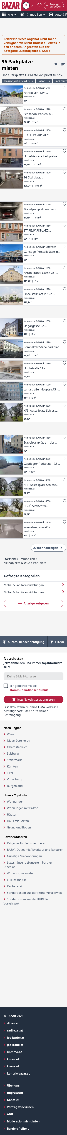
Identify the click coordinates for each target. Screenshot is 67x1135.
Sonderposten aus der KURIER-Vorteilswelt (26, 901)
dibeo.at (27, 1023)
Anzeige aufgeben (36, 603)
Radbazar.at (28, 886)
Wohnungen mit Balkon (22, 808)
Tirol (10, 773)
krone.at (27, 1066)
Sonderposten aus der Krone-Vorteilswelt (35, 893)
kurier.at (27, 1059)
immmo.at (29, 1052)
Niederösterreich (18, 741)
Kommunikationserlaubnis (29, 690)
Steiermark (14, 760)
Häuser (12, 814)
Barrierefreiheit (32, 1128)
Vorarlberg (14, 779)
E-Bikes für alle (30, 880)
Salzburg (13, 753)
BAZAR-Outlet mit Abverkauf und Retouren (35, 849)
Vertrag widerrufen (20, 1107)
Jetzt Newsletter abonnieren (36, 699)
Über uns (13, 1085)
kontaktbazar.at (33, 1073)
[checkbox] (33, 688)
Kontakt (13, 1100)
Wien (10, 734)
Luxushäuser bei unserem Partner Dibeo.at (28, 865)
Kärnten (12, 766)
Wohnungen (15, 802)
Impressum (29, 1093)
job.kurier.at (30, 1037)
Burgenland (15, 786)
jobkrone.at (29, 1045)
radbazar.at (29, 1030)
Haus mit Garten (18, 821)
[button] (28, 5)
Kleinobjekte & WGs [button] (17, 81)
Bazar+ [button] (42, 81)
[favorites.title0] (39, 5)
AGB (24, 1114)
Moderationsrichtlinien (23, 1121)
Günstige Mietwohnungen (35, 856)
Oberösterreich (17, 747)
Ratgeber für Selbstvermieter (35, 843)
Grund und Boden (19, 827)
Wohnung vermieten (34, 873)
